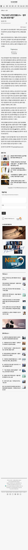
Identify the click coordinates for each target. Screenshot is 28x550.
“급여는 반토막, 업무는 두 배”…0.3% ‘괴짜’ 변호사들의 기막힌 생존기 (19, 182)
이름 (3, 205)
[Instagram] (13, 494)
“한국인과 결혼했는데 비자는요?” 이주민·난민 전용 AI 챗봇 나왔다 (18, 170)
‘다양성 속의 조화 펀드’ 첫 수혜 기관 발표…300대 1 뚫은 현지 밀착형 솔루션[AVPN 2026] (11, 301)
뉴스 (4, 6)
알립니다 (25, 492)
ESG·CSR (22, 6)
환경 (13, 6)
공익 (15, 6)
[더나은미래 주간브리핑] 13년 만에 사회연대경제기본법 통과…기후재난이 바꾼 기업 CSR (11, 388)
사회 (10, 6)
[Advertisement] (14, 412)
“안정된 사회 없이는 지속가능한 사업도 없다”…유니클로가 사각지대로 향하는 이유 (19, 163)
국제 (18, 6)
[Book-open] (15, 494)
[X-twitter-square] (7, 494)
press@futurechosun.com (16, 484)
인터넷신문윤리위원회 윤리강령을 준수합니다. (14, 486)
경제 (7, 6)
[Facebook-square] (10, 494)
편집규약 (20, 492)
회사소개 (3, 492)
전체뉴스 (3, 10)
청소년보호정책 (15, 492)
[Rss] (20, 494)
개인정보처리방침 (9, 492)
